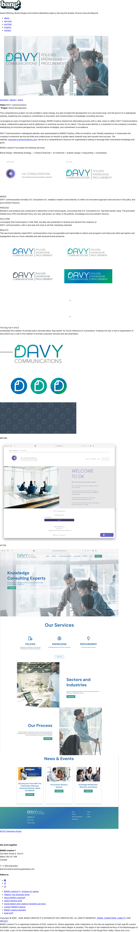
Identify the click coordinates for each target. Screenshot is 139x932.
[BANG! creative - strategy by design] (10, 10)
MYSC (3, 831)
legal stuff (8, 913)
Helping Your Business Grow (17, 894)
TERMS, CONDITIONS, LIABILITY (111, 918)
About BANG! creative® (14, 898)
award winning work (13, 901)
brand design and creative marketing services (25, 904)
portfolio (8, 24)
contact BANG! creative (14, 907)
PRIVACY (4, 921)
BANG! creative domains (15, 910)
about (6, 18)
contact (7, 30)
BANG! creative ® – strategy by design (21, 891)
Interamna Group (13, 831)
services (8, 21)
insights (7, 27)
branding (4, 100)
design (13, 100)
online (20, 100)
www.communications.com (22, 139)
